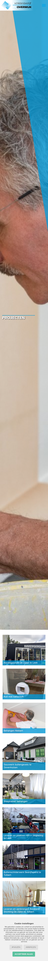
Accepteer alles (24, 954)
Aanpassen (31, 947)
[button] (44, 5)
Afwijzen (16, 947)
